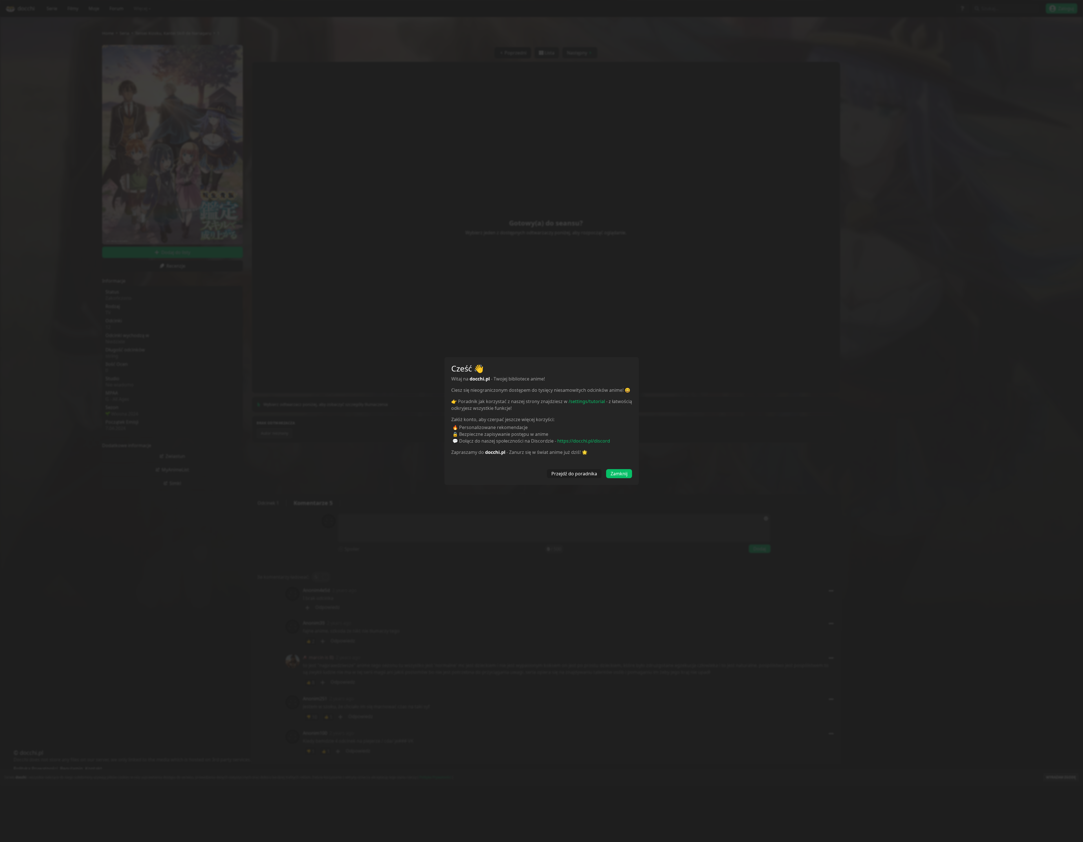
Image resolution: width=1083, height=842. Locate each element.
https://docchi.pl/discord (583, 441)
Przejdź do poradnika (574, 474)
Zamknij (619, 474)
